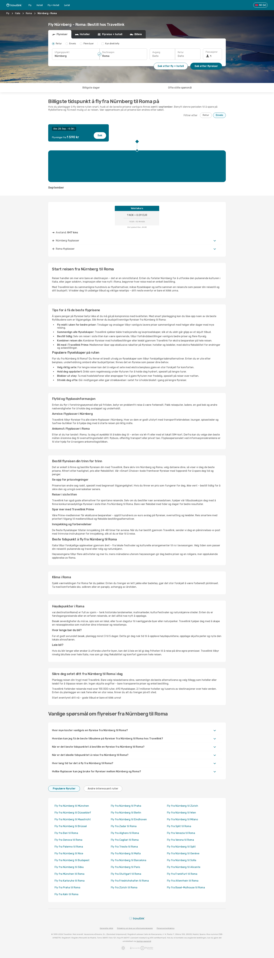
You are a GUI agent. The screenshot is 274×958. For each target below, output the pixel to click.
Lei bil (67, 5)
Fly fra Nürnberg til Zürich (182, 805)
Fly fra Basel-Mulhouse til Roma (186, 887)
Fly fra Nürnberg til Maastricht (73, 819)
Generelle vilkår (106, 928)
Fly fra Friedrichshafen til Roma (130, 880)
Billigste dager (91, 87)
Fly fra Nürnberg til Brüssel (71, 826)
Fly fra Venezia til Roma (181, 833)
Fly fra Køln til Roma (66, 894)
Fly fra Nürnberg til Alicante (183, 867)
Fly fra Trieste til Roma (124, 846)
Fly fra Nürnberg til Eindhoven (129, 819)
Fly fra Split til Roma (179, 826)
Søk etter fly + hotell (171, 66)
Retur (181, 52)
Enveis (219, 115)
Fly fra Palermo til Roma (69, 846)
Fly (30, 5)
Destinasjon (108, 52)
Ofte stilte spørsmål (180, 87)
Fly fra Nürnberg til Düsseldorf (73, 812)
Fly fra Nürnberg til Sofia (181, 860)
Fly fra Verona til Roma (180, 839)
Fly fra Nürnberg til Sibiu (69, 867)
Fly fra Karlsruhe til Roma (70, 880)
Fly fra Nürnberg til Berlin (126, 812)
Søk (100, 135)
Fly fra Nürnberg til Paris (125, 867)
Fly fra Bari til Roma (66, 833)
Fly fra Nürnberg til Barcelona (128, 860)
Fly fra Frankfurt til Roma (182, 873)
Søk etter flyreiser (206, 66)
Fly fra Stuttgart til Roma (126, 873)
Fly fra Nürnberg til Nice (69, 853)
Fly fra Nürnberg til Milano (182, 819)
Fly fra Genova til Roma (68, 839)
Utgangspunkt (62, 52)
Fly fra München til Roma (69, 873)
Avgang (156, 52)
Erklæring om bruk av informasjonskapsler (135, 928)
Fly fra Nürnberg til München (72, 805)
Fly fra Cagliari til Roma (125, 839)
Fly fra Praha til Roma (67, 887)
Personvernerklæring (165, 928)
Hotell (40, 5)
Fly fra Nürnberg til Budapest (72, 860)
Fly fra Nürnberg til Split (181, 846)
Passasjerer (212, 52)
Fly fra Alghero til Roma (125, 833)
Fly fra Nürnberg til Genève (183, 853)
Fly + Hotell (53, 5)
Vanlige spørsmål (144, 941)
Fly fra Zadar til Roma (124, 826)
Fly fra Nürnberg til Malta (126, 853)
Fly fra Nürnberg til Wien (181, 812)
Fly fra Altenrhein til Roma (182, 880)
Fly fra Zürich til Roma (124, 887)
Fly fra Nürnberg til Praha (126, 805)
